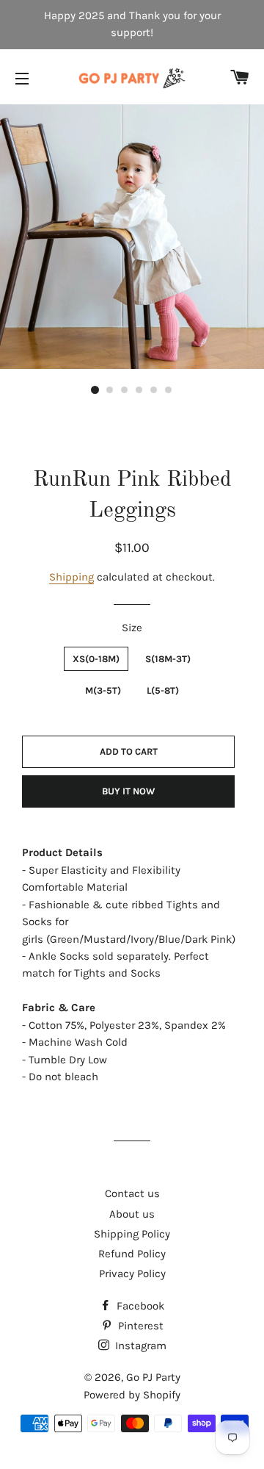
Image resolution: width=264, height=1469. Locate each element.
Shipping (71, 576)
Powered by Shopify (132, 1394)
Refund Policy (132, 1253)
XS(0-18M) (96, 658)
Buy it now (128, 791)
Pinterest (139, 1325)
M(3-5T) (103, 690)
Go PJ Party (153, 1377)
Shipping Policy (132, 1233)
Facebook (139, 1305)
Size (132, 627)
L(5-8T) (163, 690)
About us (132, 1214)
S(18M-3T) (168, 658)
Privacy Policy (132, 1273)
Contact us (132, 1193)
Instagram (139, 1345)
